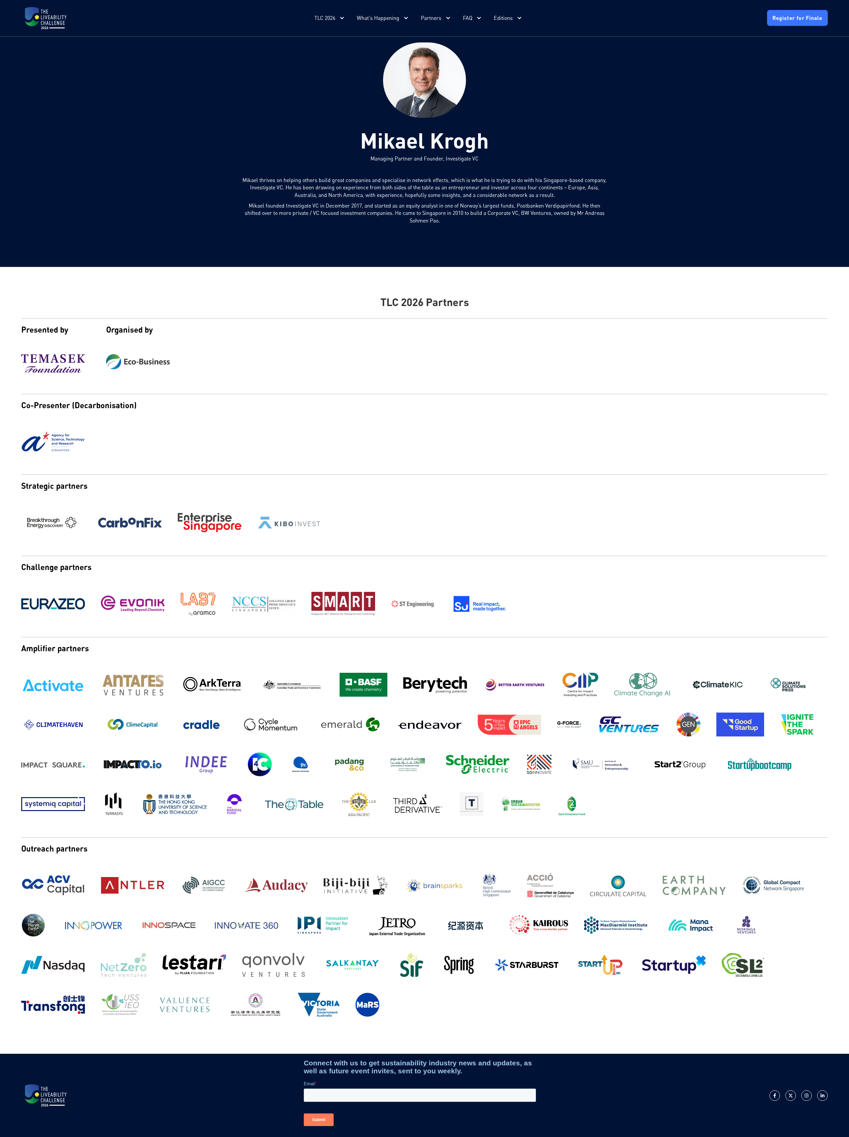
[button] (330, 18)
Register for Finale (797, 18)
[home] (45, 18)
